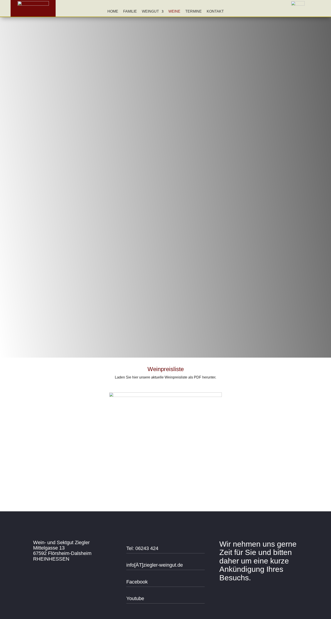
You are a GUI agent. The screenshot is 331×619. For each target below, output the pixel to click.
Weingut (150, 11)
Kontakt (215, 11)
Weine (174, 11)
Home (112, 11)
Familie (130, 11)
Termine (193, 11)
